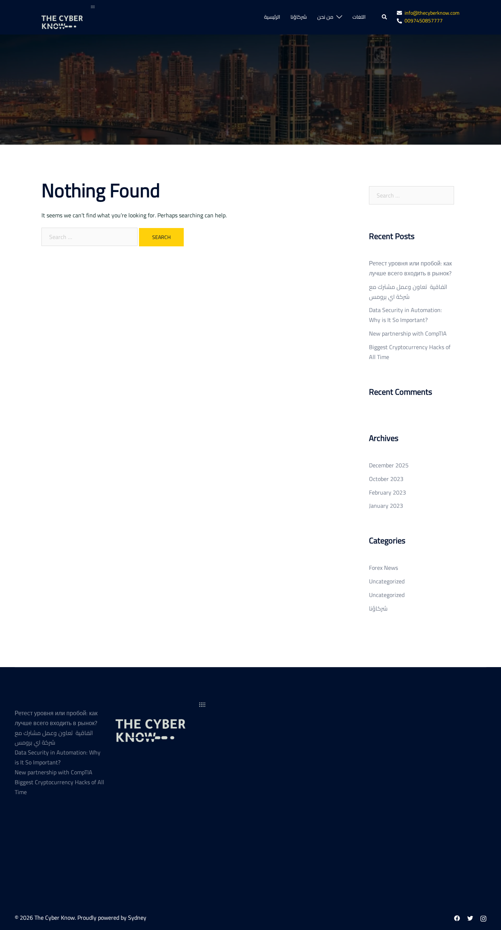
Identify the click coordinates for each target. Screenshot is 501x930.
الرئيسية (272, 17)
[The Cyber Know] (68, 16)
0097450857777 (424, 21)
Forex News (383, 567)
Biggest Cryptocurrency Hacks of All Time (409, 351)
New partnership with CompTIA (408, 333)
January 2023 (386, 505)
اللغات (359, 17)
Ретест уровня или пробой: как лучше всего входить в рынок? (410, 268)
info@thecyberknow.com (432, 13)
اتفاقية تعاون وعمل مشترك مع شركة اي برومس (408, 291)
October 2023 (386, 478)
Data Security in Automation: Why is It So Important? (405, 314)
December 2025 (389, 465)
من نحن (325, 17)
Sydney (137, 917)
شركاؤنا (298, 17)
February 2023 (387, 492)
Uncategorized (387, 581)
